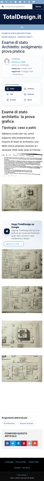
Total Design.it (22, 475)
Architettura (9, 423)
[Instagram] (6, 2)
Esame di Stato (26, 423)
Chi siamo (26, 468)
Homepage (9, 462)
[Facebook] (2, 2)
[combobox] (16, 6)
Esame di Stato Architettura (16, 33)
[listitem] (13, 88)
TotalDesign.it (22, 16)
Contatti (17, 468)
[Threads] (25, 2)
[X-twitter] (11, 2)
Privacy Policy (21, 462)
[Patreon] (34, 2)
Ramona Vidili (19, 62)
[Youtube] (20, 2)
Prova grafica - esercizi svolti (17, 37)
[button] (7, 443)
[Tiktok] (29, 2)
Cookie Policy (34, 462)
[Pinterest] (15, 2)
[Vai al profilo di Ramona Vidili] (7, 61)
